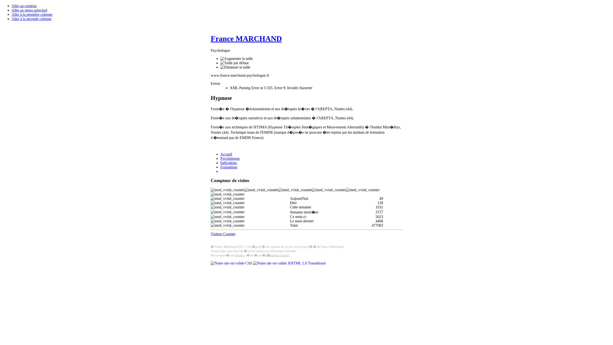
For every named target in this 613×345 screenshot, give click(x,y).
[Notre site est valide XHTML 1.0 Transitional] (289, 263)
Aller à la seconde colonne (31, 19)
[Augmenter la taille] (236, 59)
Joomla (239, 255)
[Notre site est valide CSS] (232, 263)
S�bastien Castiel (277, 255)
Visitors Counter (223, 234)
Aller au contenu (24, 6)
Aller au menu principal (29, 10)
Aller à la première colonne (31, 14)
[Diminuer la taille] (235, 67)
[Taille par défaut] (234, 63)
